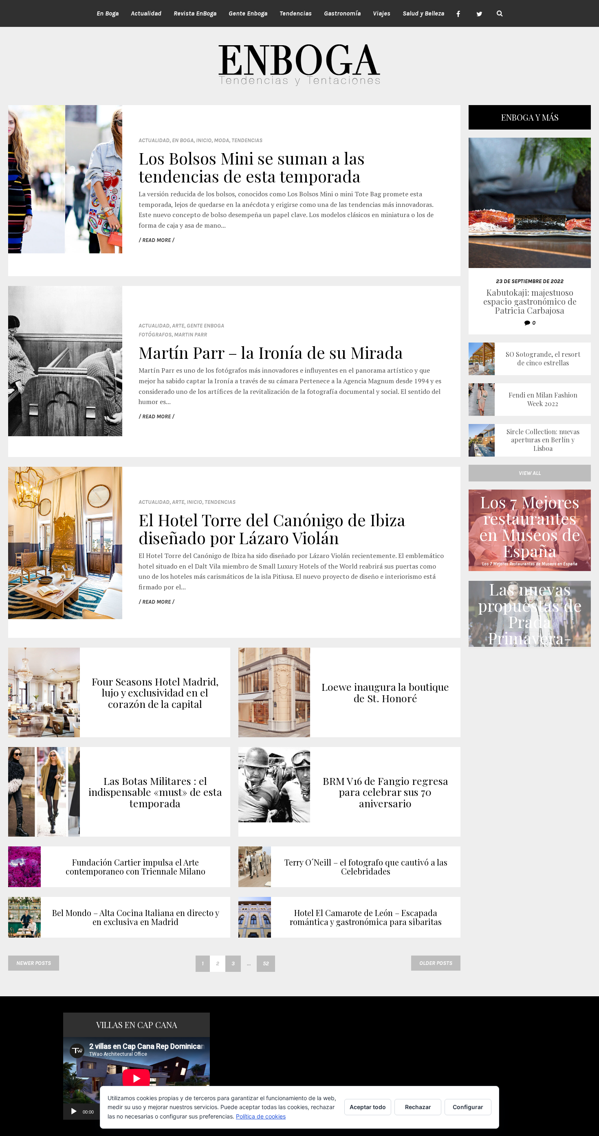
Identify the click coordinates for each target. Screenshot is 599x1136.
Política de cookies (261, 1116)
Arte (178, 325)
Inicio (203, 140)
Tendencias (246, 140)
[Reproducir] (74, 1111)
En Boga (183, 140)
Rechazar (418, 1106)
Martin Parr (190, 334)
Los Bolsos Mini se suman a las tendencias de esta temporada (252, 167)
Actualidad (154, 140)
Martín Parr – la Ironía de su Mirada (271, 352)
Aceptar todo (368, 1106)
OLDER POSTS (435, 963)
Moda (221, 140)
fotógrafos (155, 334)
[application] (136, 1078)
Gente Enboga (205, 325)
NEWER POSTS (33, 963)
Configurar (468, 1106)
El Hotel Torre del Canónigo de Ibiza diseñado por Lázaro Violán (272, 528)
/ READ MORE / (156, 240)
